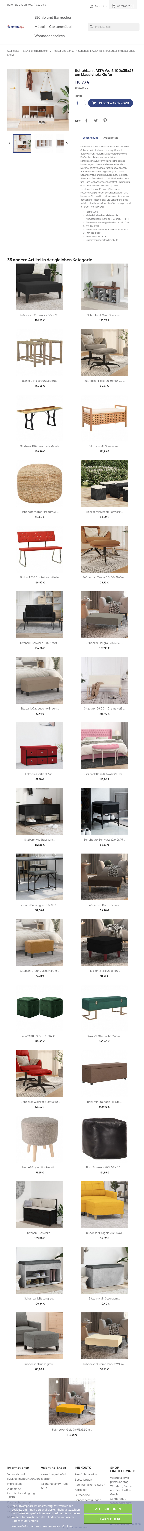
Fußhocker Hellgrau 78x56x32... (104, 643)
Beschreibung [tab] (90, 137)
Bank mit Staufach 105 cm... (104, 1036)
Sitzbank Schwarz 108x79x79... (39, 643)
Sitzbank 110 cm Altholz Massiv (39, 446)
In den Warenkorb (110, 103)
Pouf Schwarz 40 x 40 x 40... (104, 1167)
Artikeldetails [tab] (111, 137)
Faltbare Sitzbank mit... (39, 774)
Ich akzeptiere (108, 1519)
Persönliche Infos (86, 1474)
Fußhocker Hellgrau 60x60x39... (104, 380)
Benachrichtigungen (88, 1500)
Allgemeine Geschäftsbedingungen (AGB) (22, 1493)
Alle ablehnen (108, 1508)
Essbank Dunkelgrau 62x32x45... (39, 905)
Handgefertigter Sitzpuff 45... (40, 512)
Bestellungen (83, 1479)
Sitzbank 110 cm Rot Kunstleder (40, 577)
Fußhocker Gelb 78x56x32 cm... (72, 1429)
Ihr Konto (83, 1468)
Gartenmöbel (60, 26)
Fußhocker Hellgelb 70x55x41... (104, 1233)
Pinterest (105, 120)
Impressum (14, 1483)
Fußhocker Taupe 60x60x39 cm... (104, 577)
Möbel (39, 26)
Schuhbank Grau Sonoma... (104, 315)
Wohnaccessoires (49, 36)
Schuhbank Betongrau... (39, 1298)
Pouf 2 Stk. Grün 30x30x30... (40, 1036)
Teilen (86, 120)
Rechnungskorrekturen (90, 1484)
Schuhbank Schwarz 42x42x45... (104, 839)
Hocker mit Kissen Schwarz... (104, 512)
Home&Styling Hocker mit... (39, 1167)
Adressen (81, 1489)
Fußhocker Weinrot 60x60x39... (40, 1102)
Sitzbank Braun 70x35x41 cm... (39, 970)
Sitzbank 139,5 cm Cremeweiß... (104, 708)
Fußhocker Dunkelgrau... (39, 1364)
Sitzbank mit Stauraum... (104, 446)
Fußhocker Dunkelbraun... (104, 905)
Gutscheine (82, 1495)
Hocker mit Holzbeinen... (104, 970)
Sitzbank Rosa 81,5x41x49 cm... (104, 774)
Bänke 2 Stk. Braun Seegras (39, 380)
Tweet (95, 120)
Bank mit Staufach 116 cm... (104, 1102)
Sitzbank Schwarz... (39, 1233)
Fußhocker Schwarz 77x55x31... (39, 315)
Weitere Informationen (26, 1526)
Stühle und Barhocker (53, 17)
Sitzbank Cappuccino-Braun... (40, 708)
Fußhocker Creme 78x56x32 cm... (104, 1364)
